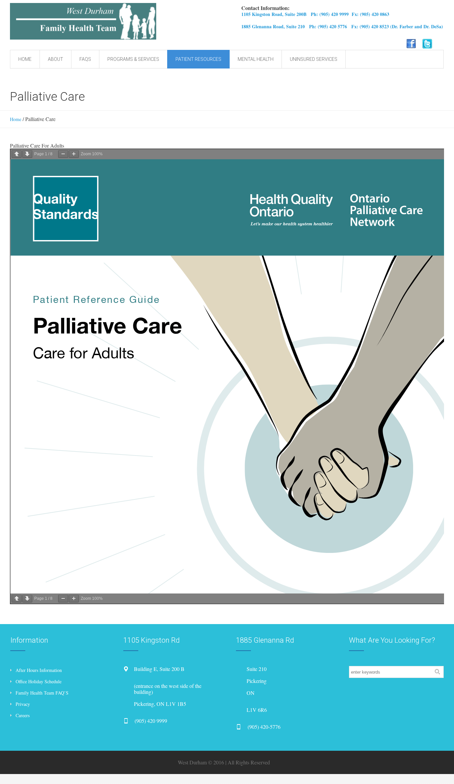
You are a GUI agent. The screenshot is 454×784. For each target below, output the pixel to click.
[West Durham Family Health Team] (122, 21)
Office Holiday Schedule (38, 681)
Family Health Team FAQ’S (42, 693)
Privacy (23, 704)
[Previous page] (17, 154)
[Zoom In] (74, 154)
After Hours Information (39, 670)
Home (15, 119)
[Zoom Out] (63, 154)
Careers (23, 715)
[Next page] (27, 154)
